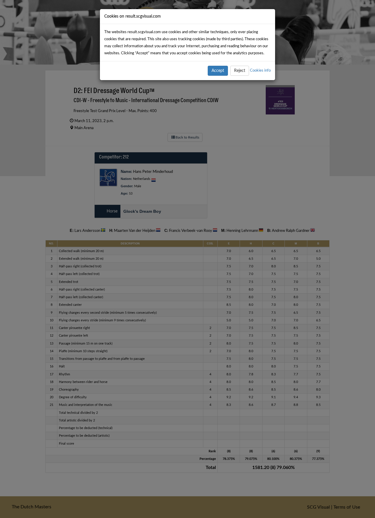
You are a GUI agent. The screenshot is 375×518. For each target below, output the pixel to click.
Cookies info (260, 70)
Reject (239, 71)
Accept (218, 71)
